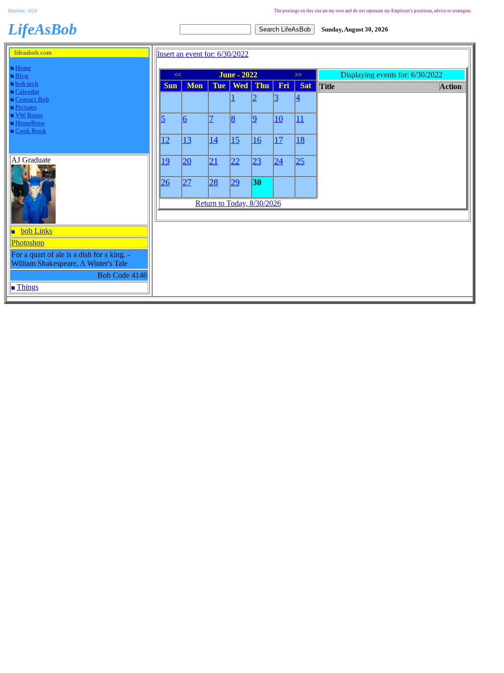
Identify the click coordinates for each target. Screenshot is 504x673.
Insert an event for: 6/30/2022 (203, 54)
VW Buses (29, 115)
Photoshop (27, 242)
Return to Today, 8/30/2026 (238, 203)
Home (23, 67)
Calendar (27, 91)
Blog (22, 75)
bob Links (36, 231)
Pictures (25, 107)
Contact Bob (32, 99)
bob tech (26, 83)
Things (27, 287)
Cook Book (30, 131)
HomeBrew (30, 123)
